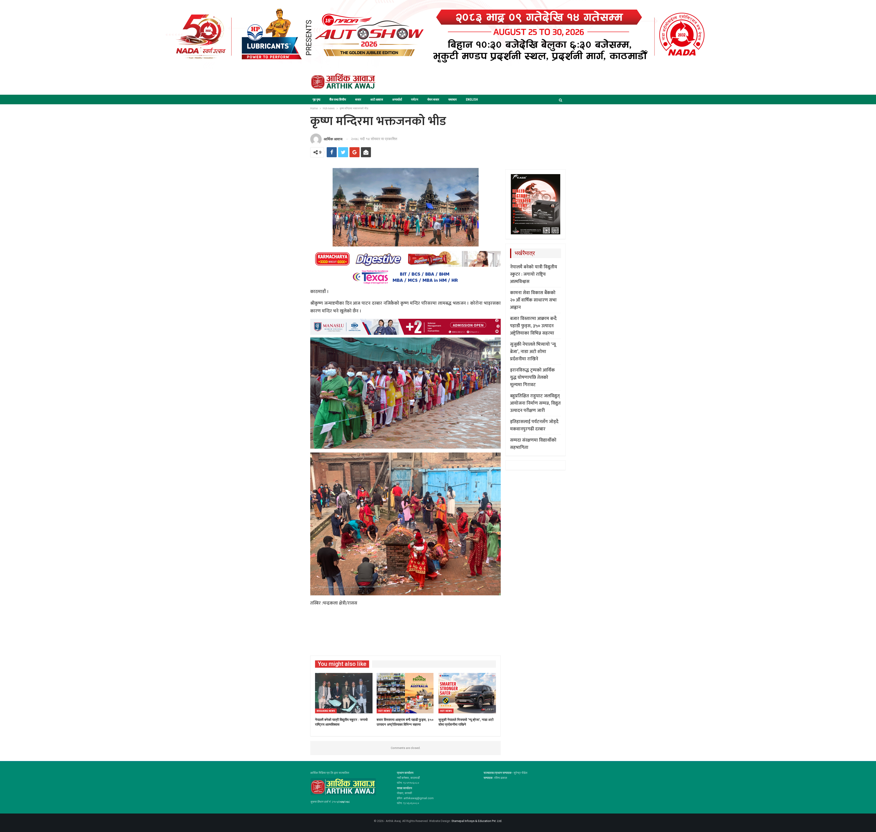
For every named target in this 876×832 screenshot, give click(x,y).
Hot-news (384, 710)
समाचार (452, 99)
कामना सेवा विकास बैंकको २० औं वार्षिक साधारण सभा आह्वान (533, 300)
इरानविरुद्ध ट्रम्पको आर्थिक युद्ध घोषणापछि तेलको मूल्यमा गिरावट (532, 377)
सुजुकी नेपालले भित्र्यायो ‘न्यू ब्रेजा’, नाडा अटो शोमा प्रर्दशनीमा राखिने (533, 351)
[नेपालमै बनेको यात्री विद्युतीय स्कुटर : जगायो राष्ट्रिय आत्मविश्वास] (344, 693)
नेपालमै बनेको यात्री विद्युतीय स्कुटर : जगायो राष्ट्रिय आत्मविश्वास (533, 274)
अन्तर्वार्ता (397, 99)
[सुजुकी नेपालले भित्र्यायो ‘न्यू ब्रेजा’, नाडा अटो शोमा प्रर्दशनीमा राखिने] (467, 693)
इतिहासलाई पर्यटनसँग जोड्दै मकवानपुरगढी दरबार (534, 425)
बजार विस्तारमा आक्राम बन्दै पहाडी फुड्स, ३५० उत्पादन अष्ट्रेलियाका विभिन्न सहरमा (533, 326)
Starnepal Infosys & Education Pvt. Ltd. (476, 821)
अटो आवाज (376, 99)
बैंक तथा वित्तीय (337, 99)
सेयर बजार (433, 99)
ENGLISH (472, 99)
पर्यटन (414, 99)
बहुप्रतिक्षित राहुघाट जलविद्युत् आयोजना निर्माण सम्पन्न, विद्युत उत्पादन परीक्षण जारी (535, 403)
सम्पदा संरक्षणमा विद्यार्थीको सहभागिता (533, 443)
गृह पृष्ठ (316, 99)
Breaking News (326, 710)
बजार (358, 99)
